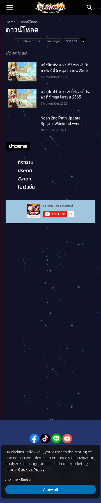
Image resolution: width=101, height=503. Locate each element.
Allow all (50, 490)
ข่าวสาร (71, 41)
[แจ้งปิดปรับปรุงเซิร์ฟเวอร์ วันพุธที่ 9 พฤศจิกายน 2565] (22, 98)
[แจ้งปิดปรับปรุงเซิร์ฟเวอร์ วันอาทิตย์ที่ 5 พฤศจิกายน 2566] (22, 71)
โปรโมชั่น (26, 187)
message (53, 41)
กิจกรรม (25, 162)
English (26, 479)
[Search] (91, 7)
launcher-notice (29, 41)
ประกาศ (25, 170)
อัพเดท (24, 178)
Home (10, 22)
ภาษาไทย (11, 479)
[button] (10, 7)
